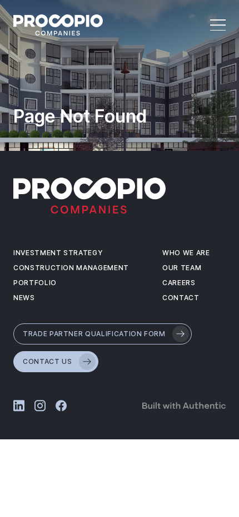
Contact (181, 297)
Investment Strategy (58, 253)
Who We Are (186, 253)
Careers (179, 282)
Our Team (181, 267)
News (24, 297)
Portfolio (35, 282)
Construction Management (71, 267)
